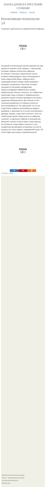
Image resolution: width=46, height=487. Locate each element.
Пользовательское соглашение (16, 477)
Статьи (32, 12)
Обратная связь (6, 483)
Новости (23, 12)
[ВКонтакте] (14, 170)
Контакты (4, 477)
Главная (13, 12)
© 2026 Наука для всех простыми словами (13, 475)
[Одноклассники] (31, 170)
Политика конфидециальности (10, 480)
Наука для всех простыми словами (23, 6)
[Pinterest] (23, 170)
